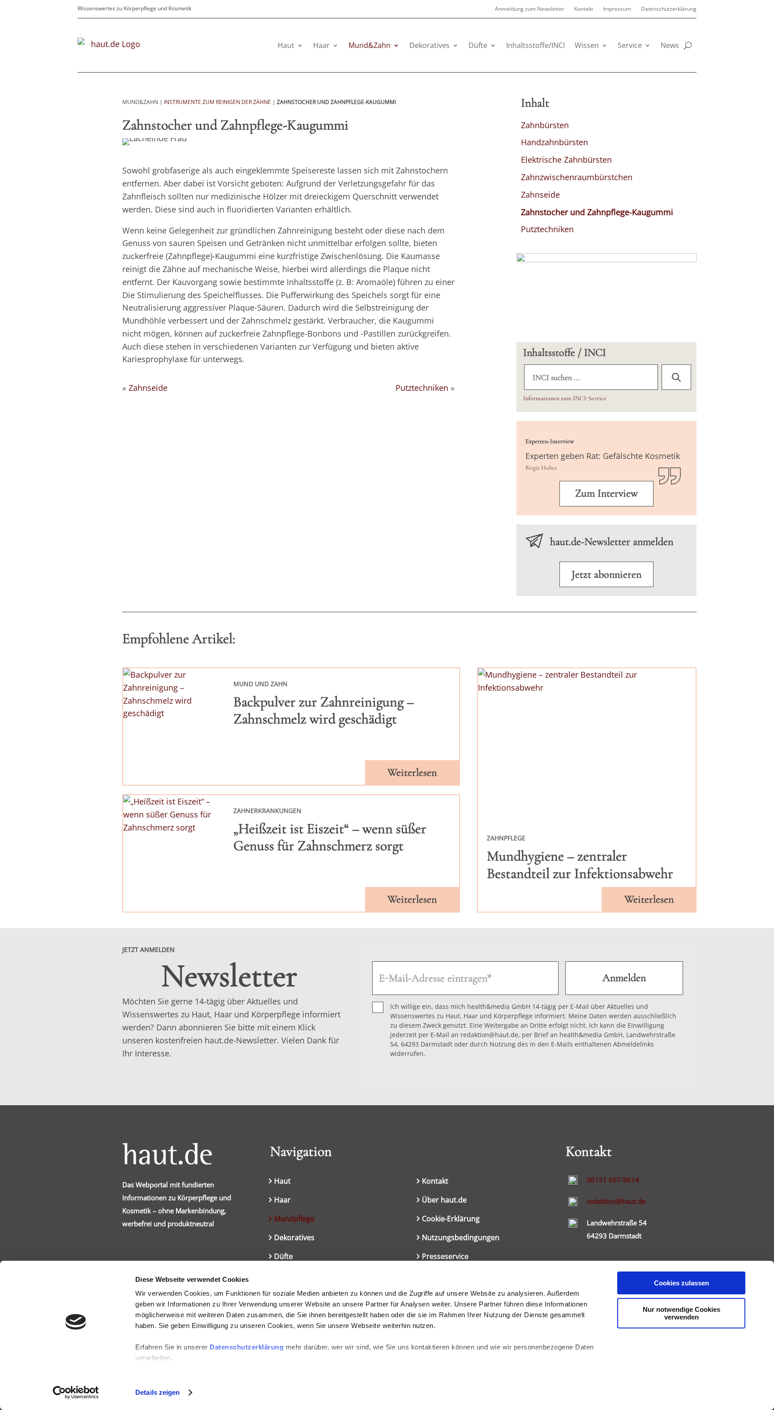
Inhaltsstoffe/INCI (535, 45)
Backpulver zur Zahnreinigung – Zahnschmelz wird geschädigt (323, 710)
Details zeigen (157, 1392)
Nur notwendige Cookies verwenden (681, 1313)
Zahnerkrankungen (267, 810)
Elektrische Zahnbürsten (566, 159)
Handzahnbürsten (554, 142)
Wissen (587, 45)
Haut (286, 45)
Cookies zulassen (681, 1283)
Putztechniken (422, 387)
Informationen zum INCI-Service (564, 398)
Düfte (478, 45)
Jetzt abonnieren (606, 574)
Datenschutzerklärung (247, 1347)
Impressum (617, 9)
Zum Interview (606, 493)
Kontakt (583, 9)
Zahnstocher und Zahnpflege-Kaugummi (597, 212)
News (670, 45)
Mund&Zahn (369, 45)
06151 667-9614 (613, 1179)
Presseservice (445, 1257)
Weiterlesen (412, 772)
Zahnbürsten (545, 125)
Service (630, 45)
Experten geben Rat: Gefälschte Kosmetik (602, 455)
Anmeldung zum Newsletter (529, 9)
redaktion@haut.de (616, 1201)
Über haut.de (444, 1201)
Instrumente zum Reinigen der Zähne (217, 102)
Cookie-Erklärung (451, 1219)
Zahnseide (148, 387)
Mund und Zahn (260, 683)
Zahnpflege (506, 838)
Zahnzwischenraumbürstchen (576, 177)
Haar (321, 45)
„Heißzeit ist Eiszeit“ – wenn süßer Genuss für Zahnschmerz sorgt (329, 837)
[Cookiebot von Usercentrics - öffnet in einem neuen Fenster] (76, 1392)
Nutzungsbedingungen (460, 1238)
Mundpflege (294, 1219)
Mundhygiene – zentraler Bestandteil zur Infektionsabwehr (580, 864)
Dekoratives (429, 45)
